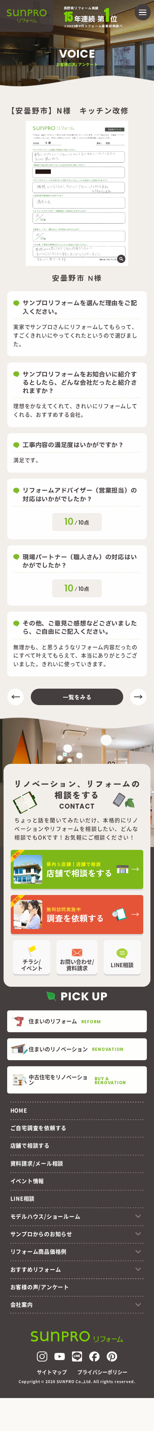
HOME (18, 1110)
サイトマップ (52, 1372)
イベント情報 (27, 1180)
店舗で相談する (30, 1145)
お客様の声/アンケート (39, 1287)
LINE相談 (22, 1198)
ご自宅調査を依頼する (38, 1127)
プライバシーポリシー (102, 1372)
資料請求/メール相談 (36, 1163)
